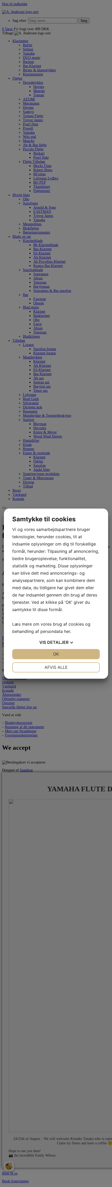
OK (56, 654)
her (67, 631)
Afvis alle (56, 667)
